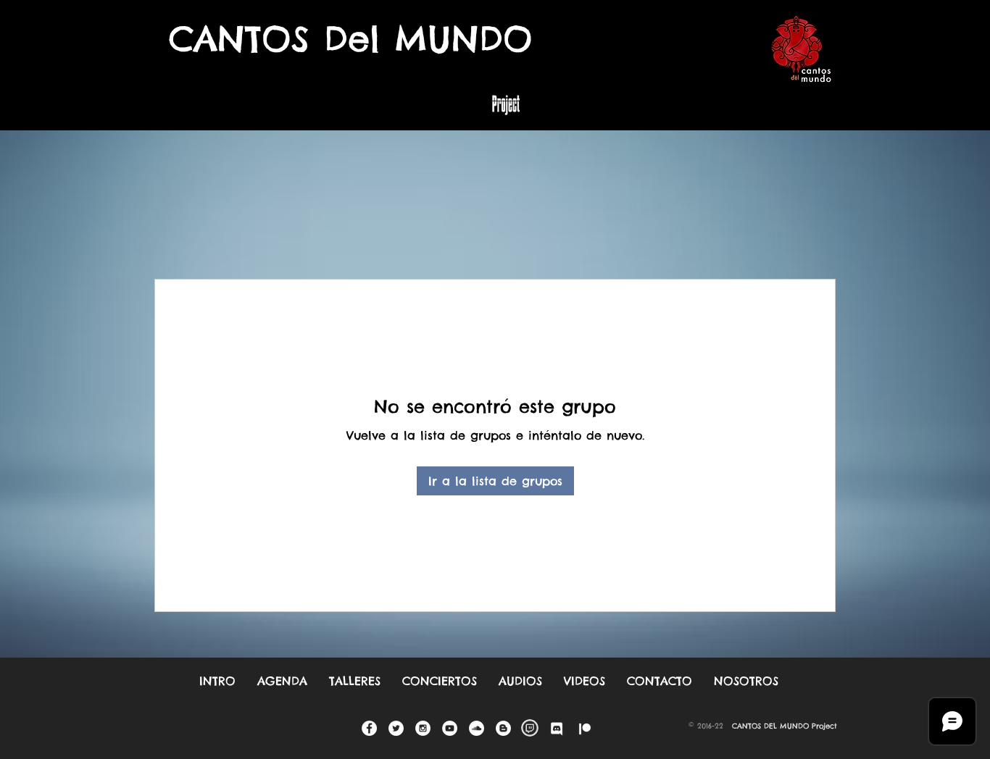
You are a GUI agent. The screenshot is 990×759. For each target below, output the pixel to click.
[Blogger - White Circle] (503, 728)
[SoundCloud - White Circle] (476, 728)
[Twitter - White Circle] (396, 728)
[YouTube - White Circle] (449, 728)
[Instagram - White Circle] (422, 728)
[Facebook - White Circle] (369, 728)
